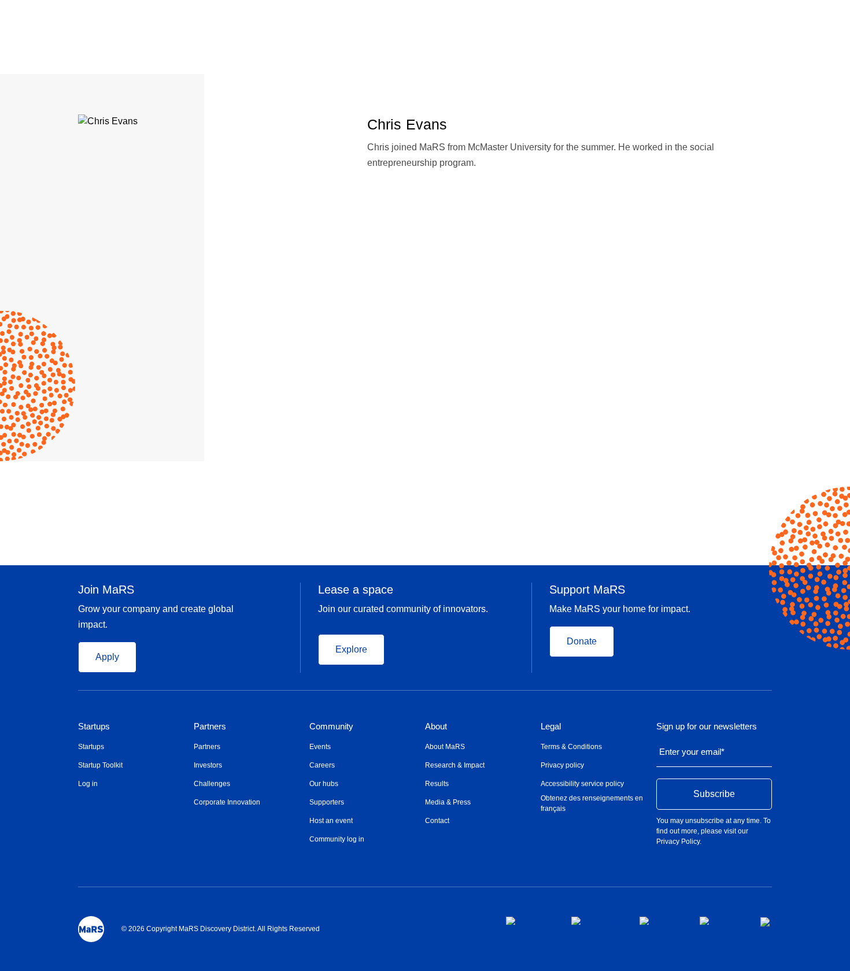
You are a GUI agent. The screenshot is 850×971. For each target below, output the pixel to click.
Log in (88, 784)
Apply (107, 657)
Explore (351, 649)
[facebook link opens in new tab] (529, 921)
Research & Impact (455, 765)
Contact (437, 821)
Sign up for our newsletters (706, 726)
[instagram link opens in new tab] (596, 921)
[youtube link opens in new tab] (721, 921)
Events (320, 747)
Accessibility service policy (582, 784)
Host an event (331, 821)
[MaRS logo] (91, 929)
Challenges (212, 784)
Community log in (336, 839)
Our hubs (323, 784)
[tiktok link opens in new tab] (766, 922)
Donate (582, 641)
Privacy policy (562, 765)
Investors (208, 765)
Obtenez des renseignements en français (592, 803)
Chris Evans (407, 124)
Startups (94, 726)
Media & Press (448, 802)
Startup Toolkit (100, 765)
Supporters (326, 802)
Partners (210, 726)
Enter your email (692, 752)
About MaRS (445, 747)
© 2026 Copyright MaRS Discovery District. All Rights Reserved (220, 929)
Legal (551, 726)
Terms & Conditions (571, 747)
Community (331, 726)
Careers (322, 765)
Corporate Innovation (227, 802)
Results (437, 784)
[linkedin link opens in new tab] (660, 921)
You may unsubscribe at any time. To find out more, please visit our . (713, 831)
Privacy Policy (678, 841)
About (436, 726)
